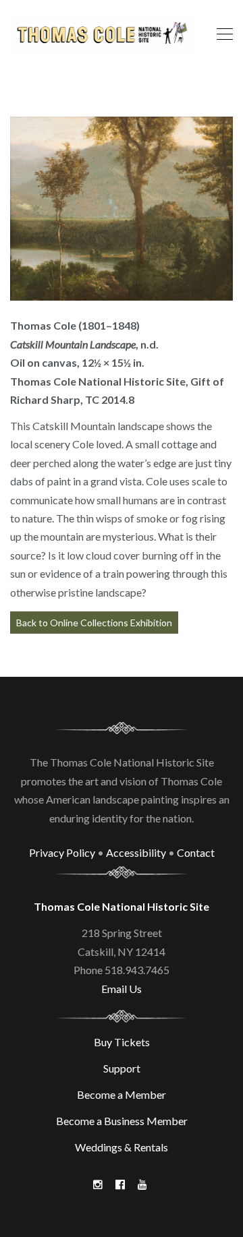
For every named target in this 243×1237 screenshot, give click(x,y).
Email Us (121, 988)
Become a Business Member (122, 1120)
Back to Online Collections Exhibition (94, 622)
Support (121, 1068)
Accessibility (136, 852)
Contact (196, 852)
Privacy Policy (62, 852)
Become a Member (121, 1094)
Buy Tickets (122, 1041)
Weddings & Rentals (121, 1147)
